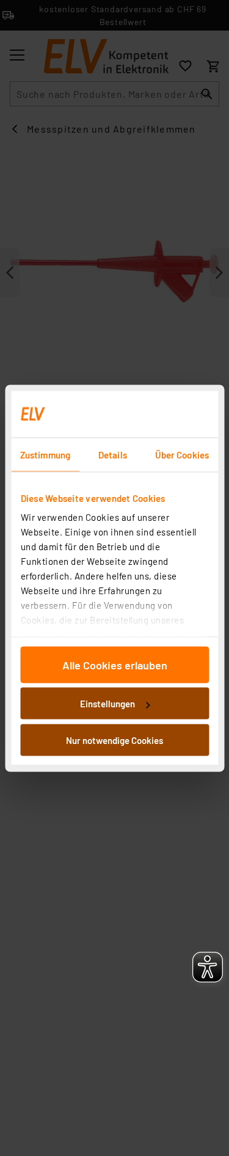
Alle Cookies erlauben (114, 664)
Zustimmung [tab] (45, 454)
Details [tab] (112, 454)
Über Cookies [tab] (182, 454)
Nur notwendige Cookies (114, 739)
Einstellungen (107, 703)
